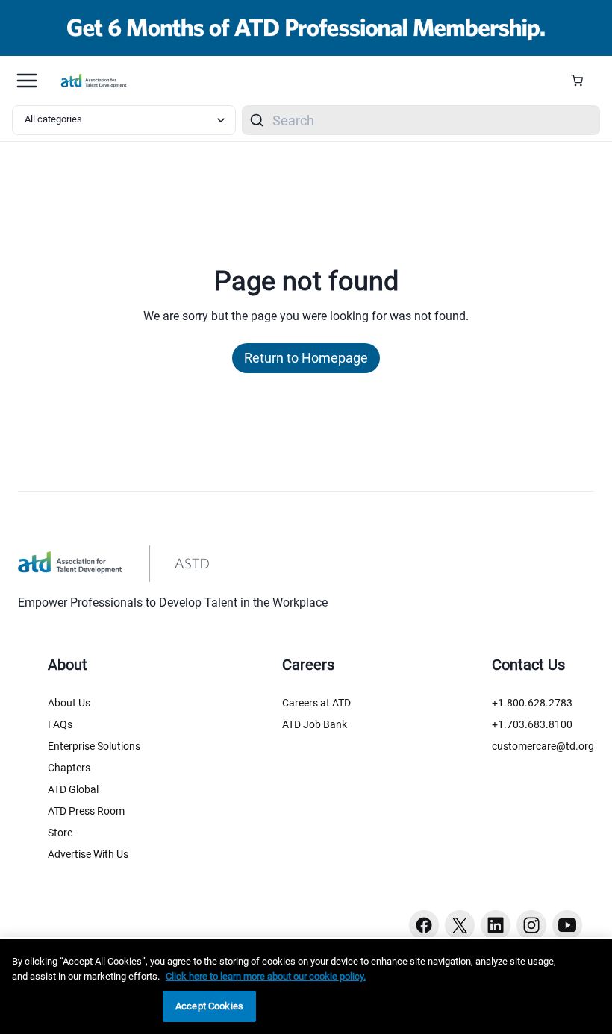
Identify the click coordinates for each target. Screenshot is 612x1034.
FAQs (60, 724)
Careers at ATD (316, 703)
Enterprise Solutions (94, 746)
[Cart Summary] (582, 80)
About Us (69, 703)
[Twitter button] (460, 925)
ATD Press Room (86, 811)
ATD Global (73, 789)
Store (60, 833)
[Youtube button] (567, 925)
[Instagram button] (531, 925)
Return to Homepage (306, 358)
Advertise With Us (88, 854)
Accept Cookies (209, 1006)
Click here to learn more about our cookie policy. (266, 976)
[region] (306, 986)
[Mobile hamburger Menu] (27, 81)
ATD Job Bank (314, 724)
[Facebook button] (424, 925)
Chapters (69, 768)
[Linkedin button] (495, 925)
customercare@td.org (543, 746)
